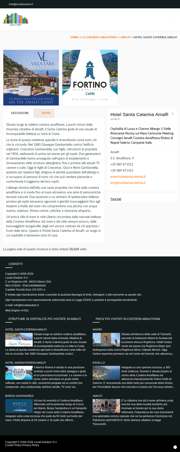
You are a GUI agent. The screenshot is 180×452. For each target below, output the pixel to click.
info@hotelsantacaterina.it (128, 183)
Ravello (99, 362)
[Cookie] (175, 447)
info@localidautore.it (21, 4)
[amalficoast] (15, 18)
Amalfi (125, 37)
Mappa (45, 113)
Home (74, 37)
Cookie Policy (13, 445)
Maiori (97, 329)
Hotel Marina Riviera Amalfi (25, 362)
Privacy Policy (30, 445)
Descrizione (20, 113)
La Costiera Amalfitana (99, 37)
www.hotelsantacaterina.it (128, 176)
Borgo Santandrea (19, 396)
